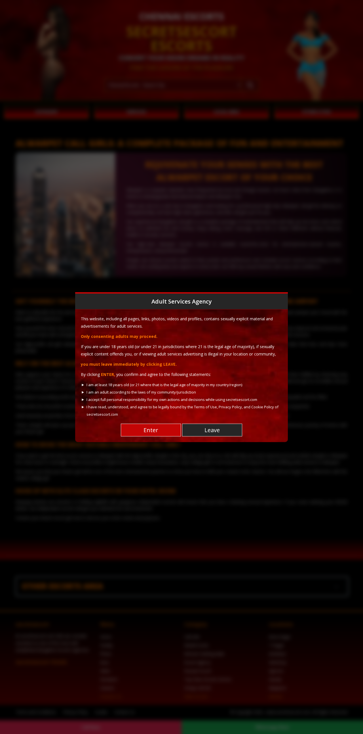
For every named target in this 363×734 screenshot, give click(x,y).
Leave (212, 430)
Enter (150, 430)
